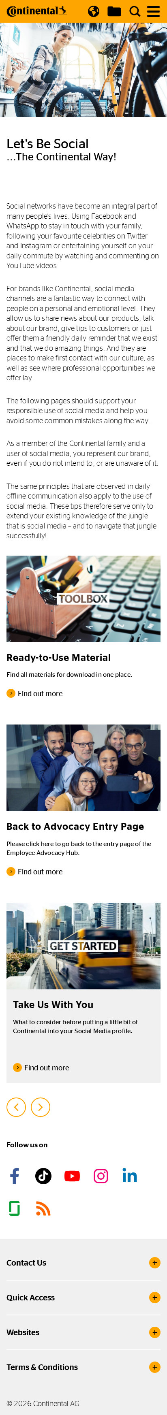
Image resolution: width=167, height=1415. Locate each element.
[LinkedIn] (131, 1176)
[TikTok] (44, 1176)
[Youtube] (73, 1176)
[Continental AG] (36, 11)
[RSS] (44, 1208)
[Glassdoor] (15, 1208)
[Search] (135, 11)
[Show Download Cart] (114, 11)
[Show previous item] (16, 1107)
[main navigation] (153, 11)
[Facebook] (15, 1176)
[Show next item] (40, 1107)
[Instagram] (102, 1176)
